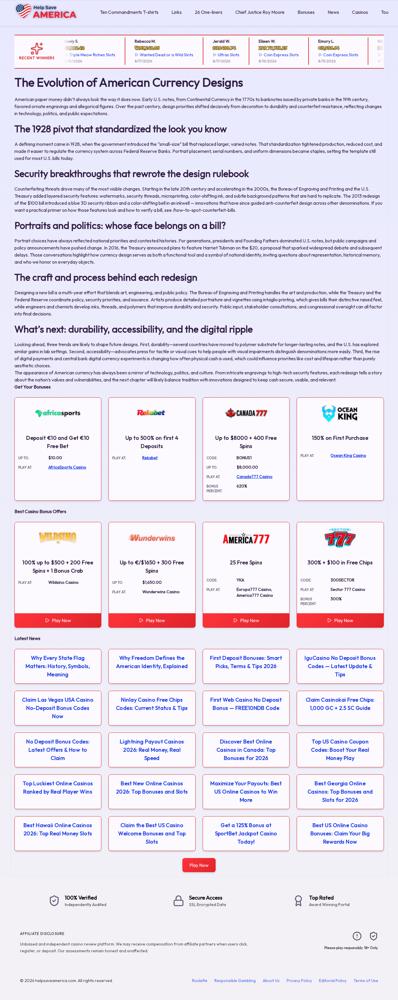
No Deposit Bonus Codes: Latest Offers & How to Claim (57, 749)
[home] (48, 21)
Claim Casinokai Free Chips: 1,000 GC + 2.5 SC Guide (340, 703)
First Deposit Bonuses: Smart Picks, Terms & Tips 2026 (246, 662)
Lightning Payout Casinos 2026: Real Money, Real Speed (152, 749)
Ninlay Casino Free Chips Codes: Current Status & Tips (152, 703)
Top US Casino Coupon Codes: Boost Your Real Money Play (340, 749)
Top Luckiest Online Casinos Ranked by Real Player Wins (58, 787)
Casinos (360, 12)
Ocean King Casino (348, 455)
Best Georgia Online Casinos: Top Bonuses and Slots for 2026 (340, 791)
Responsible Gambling (235, 980)
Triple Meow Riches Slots (87, 54)
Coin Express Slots (276, 54)
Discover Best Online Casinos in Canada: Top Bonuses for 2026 (246, 749)
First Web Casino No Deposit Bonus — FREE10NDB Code (246, 703)
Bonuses (306, 12)
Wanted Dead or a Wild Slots (161, 54)
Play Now (61, 620)
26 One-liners (208, 12)
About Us (271, 980)
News (333, 12)
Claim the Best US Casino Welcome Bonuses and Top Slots (152, 833)
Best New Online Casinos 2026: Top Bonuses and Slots (152, 787)
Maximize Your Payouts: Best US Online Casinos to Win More (246, 791)
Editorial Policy (332, 980)
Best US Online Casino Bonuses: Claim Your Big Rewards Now (340, 833)
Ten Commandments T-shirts (129, 12)
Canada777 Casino (255, 476)
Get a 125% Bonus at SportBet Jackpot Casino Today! (246, 833)
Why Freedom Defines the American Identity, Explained (152, 662)
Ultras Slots (223, 54)
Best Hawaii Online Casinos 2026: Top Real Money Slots (58, 829)
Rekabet (150, 457)
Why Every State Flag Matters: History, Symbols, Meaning (58, 666)
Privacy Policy (299, 980)
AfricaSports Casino (67, 467)
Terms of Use (366, 980)
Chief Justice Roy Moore (260, 12)
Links (176, 12)
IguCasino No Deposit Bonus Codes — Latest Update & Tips (340, 666)
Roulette (199, 980)
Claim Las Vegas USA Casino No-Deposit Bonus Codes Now (57, 708)
